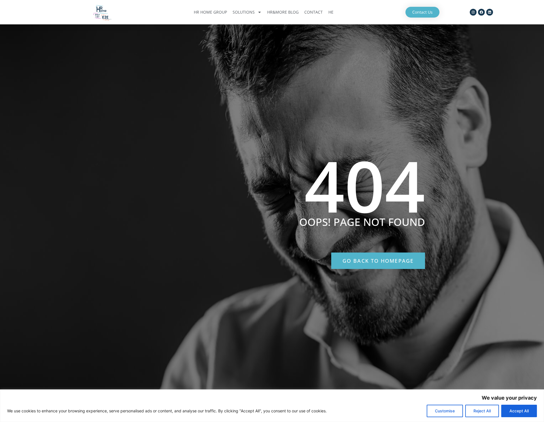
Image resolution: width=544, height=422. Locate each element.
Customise (445, 410)
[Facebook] (481, 12)
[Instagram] (473, 12)
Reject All (482, 410)
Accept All (519, 410)
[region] (272, 405)
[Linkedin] (489, 12)
